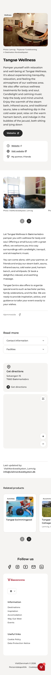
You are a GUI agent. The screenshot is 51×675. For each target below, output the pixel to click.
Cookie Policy (14, 639)
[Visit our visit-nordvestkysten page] (41, 567)
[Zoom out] (43, 444)
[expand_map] (43, 399)
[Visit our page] (9, 567)
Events (11, 622)
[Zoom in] (43, 436)
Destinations (14, 607)
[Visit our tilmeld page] (33, 567)
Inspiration (13, 611)
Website (11, 133)
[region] (25, 421)
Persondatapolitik (18, 667)
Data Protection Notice (19, 643)
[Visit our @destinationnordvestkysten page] (25, 567)
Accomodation (15, 615)
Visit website (17, 151)
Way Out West (15, 619)
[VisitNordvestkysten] (16, 580)
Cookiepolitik (35, 667)
